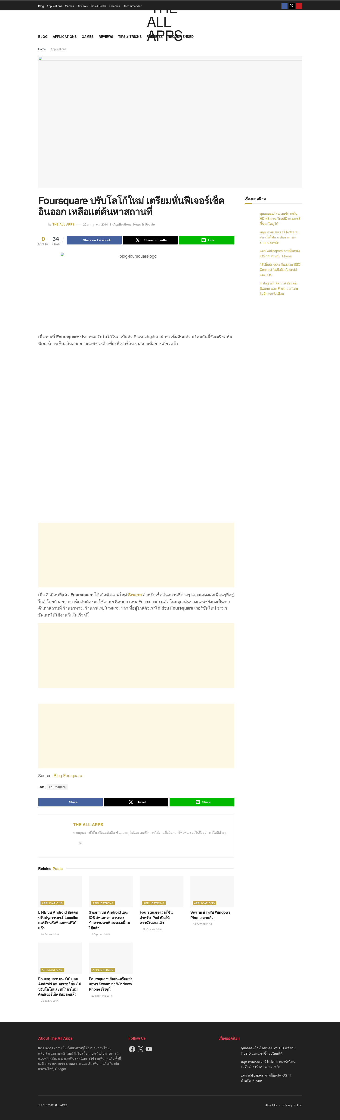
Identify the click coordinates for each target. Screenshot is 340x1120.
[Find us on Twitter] (292, 5)
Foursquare (57, 787)
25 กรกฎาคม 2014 (95, 224)
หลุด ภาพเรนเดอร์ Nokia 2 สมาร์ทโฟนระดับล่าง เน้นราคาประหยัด (278, 237)
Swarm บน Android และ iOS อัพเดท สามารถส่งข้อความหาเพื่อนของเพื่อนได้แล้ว (109, 919)
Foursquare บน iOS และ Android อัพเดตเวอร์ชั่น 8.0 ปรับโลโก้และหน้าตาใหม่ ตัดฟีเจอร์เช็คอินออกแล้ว (59, 986)
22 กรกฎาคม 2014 (101, 995)
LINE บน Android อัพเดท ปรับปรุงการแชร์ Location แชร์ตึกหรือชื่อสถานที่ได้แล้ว (58, 919)
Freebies (114, 6)
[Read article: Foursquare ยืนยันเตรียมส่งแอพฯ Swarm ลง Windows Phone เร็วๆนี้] (111, 958)
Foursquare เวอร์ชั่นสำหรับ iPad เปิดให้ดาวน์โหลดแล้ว (156, 917)
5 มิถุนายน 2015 (100, 934)
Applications (54, 6)
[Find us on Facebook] (284, 5)
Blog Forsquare (68, 775)
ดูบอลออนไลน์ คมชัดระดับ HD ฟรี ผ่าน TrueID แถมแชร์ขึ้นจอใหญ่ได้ (280, 218)
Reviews (82, 6)
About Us (271, 1105)
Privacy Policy (292, 1105)
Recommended (132, 6)
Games (69, 6)
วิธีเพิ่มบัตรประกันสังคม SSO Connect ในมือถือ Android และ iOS (280, 269)
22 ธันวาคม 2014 (152, 929)
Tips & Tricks (98, 6)
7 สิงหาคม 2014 (49, 1000)
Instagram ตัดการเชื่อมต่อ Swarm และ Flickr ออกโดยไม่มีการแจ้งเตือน (279, 288)
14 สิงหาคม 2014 (202, 924)
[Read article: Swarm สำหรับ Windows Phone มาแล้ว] (212, 891)
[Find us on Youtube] (299, 5)
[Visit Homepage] (170, 21)
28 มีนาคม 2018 (49, 934)
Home (42, 49)
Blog (41, 6)
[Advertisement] (136, 555)
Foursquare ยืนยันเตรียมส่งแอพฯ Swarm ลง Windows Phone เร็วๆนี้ (110, 984)
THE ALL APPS (63, 224)
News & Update (144, 224)
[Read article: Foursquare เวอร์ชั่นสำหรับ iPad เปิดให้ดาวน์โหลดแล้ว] (161, 891)
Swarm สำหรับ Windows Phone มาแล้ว (210, 914)
